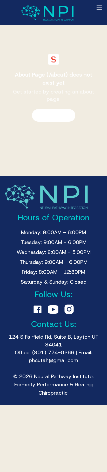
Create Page (50, 115)
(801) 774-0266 (53, 352)
